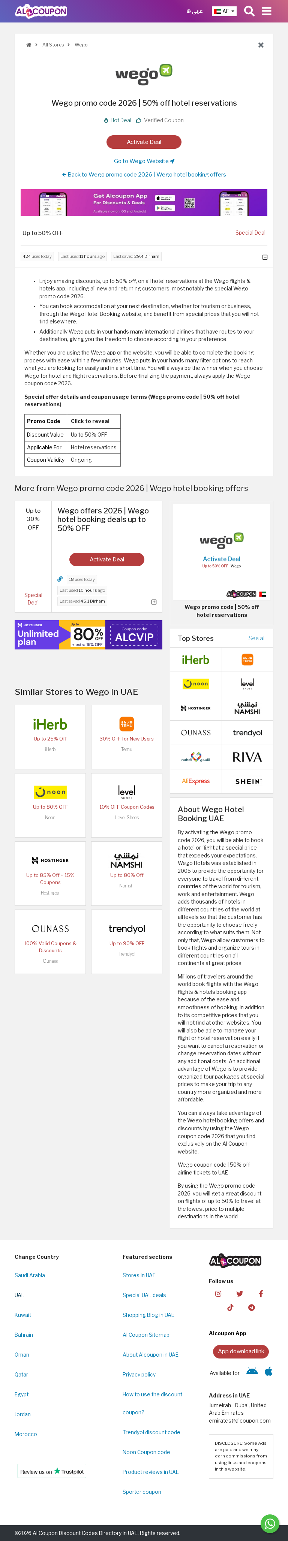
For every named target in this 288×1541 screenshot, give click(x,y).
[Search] (249, 11)
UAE (19, 1295)
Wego (81, 45)
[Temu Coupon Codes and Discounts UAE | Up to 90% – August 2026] (127, 723)
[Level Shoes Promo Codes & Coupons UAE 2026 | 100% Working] (127, 791)
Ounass (50, 961)
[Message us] (270, 1523)
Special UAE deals (144, 1295)
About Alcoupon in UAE (150, 1355)
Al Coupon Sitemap (146, 1335)
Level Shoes (127, 817)
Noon (50, 817)
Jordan (23, 1414)
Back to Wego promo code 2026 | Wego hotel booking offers (146, 174)
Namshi (127, 886)
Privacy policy (139, 1375)
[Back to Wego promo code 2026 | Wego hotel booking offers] (261, 45)
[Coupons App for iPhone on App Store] (269, 1373)
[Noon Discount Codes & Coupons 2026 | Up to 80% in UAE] (50, 791)
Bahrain (24, 1335)
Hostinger (50, 893)
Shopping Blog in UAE (148, 1315)
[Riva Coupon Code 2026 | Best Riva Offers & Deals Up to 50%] (247, 757)
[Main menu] (266, 11)
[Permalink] (60, 579)
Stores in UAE (139, 1275)
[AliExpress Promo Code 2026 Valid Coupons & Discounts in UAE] (196, 781)
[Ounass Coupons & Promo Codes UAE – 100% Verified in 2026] (50, 928)
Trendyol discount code (151, 1432)
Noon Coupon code (146, 1452)
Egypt (21, 1394)
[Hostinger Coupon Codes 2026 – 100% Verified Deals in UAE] (50, 860)
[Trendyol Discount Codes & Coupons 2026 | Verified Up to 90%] (127, 928)
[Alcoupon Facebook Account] (261, 1293)
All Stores (52, 45)
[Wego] (144, 74)
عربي (197, 11)
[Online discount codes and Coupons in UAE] (29, 45)
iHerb (50, 749)
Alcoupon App (227, 1333)
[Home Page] (41, 11)
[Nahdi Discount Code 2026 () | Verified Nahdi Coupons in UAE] (196, 757)
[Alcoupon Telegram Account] (251, 1307)
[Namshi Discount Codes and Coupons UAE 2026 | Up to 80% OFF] (127, 860)
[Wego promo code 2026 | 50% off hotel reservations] (221, 552)
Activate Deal (144, 141)
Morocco (26, 1434)
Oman (22, 1355)
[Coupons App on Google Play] (252, 1373)
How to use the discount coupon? (152, 1403)
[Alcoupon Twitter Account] (239, 1293)
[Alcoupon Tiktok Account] (230, 1307)
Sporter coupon (142, 1492)
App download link (241, 1351)
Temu (126, 749)
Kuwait (23, 1315)
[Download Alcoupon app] (144, 202)
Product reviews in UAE (151, 1472)
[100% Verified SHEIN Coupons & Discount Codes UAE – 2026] (247, 781)
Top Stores (196, 638)
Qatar (21, 1375)
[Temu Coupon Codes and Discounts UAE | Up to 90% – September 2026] (247, 659)
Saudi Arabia (30, 1275)
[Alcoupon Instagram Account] (218, 1293)
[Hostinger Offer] (88, 635)
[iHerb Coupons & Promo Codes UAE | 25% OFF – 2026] (50, 723)
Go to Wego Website (142, 161)
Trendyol (126, 954)
